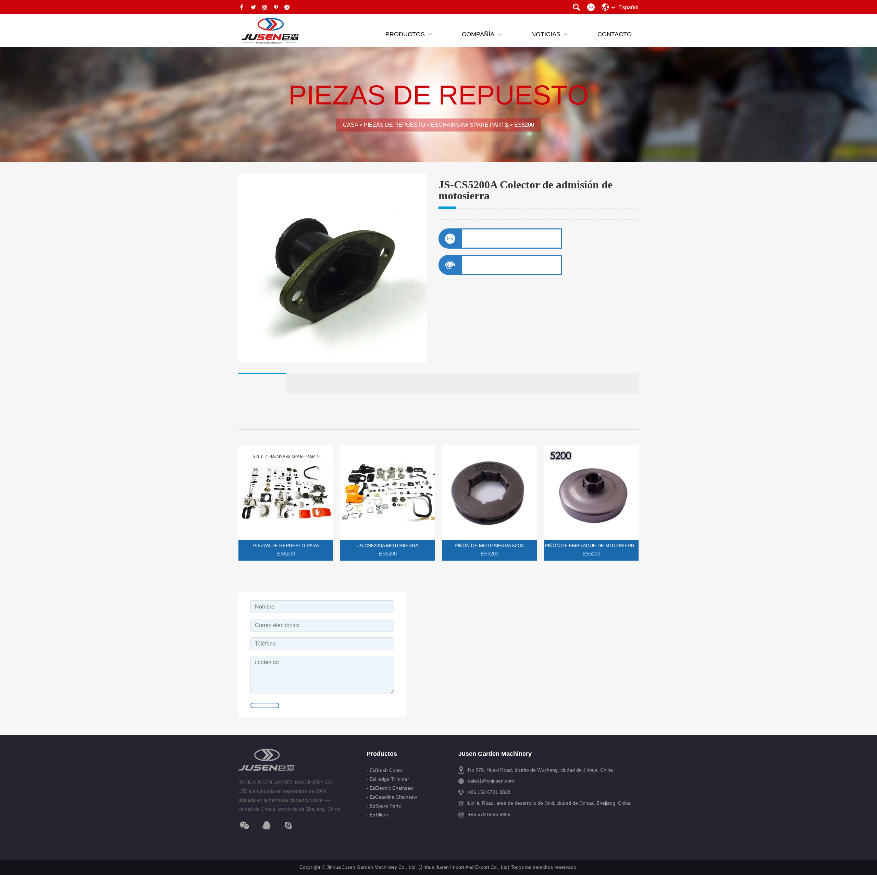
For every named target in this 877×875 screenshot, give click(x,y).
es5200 (524, 125)
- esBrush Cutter (385, 770)
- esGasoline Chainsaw (392, 797)
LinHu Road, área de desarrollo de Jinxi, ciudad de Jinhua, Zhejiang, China (549, 803)
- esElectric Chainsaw (390, 788)
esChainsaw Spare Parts (469, 125)
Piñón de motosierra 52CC (489, 545)
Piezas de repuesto (394, 125)
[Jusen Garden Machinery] (269, 31)
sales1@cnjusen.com (491, 781)
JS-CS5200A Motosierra (387, 545)
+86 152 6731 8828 (489, 792)
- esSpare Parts (384, 806)
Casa (350, 125)
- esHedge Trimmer (388, 779)
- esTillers (377, 814)
